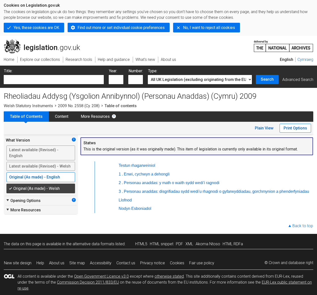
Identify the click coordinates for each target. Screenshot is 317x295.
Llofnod (125, 200)
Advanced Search (297, 79)
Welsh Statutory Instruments (28, 105)
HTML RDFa (233, 244)
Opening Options (23, 200)
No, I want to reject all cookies (209, 27)
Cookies (177, 263)
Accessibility (100, 263)
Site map (77, 263)
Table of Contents (26, 116)
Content (61, 116)
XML (189, 244)
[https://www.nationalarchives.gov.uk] (283, 44)
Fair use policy (201, 263)
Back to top (302, 225)
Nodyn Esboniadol (135, 208)
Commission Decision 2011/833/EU (88, 282)
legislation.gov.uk (45, 41)
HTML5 (141, 244)
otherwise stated (169, 276)
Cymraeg (305, 59)
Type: (152, 71)
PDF (179, 244)
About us (56, 263)
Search (267, 79)
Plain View (264, 128)
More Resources (95, 116)
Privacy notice (152, 263)
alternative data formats (93, 244)
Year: (113, 71)
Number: (136, 71)
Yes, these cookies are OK (36, 27)
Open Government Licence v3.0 (101, 276)
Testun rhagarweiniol (137, 165)
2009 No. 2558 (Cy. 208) (79, 105)
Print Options (295, 128)
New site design (17, 263)
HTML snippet (161, 244)
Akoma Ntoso (208, 244)
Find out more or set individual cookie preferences (121, 27)
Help (40, 263)
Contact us (125, 263)
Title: (8, 71)
